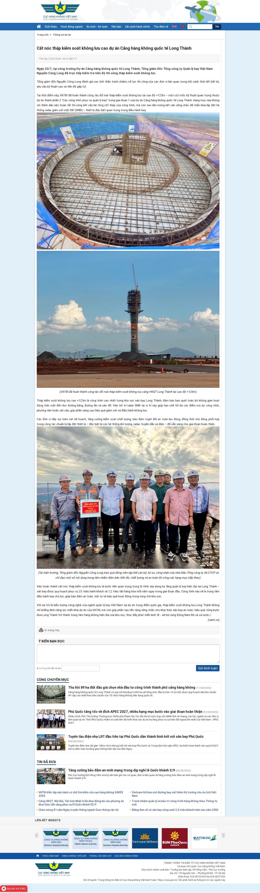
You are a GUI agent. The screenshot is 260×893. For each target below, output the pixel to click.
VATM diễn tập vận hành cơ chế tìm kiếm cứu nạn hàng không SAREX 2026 (81, 793)
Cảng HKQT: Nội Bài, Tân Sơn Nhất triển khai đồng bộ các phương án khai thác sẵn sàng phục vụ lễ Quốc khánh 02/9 (81, 802)
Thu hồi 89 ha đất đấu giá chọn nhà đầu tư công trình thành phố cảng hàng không (131, 687)
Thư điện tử (161, 26)
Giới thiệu (51, 26)
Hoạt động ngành (72, 26)
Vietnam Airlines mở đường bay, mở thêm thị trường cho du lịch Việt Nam (174, 793)
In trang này (52, 630)
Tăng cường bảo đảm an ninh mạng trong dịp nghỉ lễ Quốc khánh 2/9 (121, 770)
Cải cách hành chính (137, 26)
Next (223, 835)
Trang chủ (42, 34)
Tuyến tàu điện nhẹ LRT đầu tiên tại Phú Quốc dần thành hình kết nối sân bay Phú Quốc (136, 736)
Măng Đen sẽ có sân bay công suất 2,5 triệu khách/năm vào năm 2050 (175, 810)
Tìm (217, 26)
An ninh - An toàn (97, 26)
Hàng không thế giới (74, 856)
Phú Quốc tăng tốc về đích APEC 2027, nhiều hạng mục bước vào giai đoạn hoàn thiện (135, 711)
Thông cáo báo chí (100, 856)
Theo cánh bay (50, 856)
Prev (36, 835)
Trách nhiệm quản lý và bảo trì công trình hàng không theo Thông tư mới (174, 802)
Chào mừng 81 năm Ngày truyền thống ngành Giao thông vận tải (79, 810)
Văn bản (116, 26)
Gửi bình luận (208, 668)
